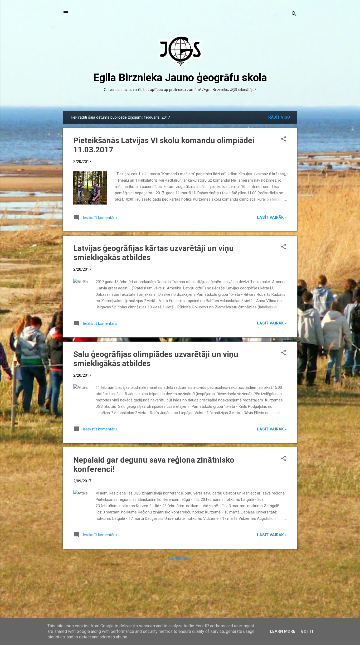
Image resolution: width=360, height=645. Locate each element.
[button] (283, 139)
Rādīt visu (279, 117)
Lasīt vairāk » (272, 217)
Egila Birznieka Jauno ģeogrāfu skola (180, 77)
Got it (307, 631)
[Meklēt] (294, 14)
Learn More (282, 631)
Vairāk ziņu (180, 559)
